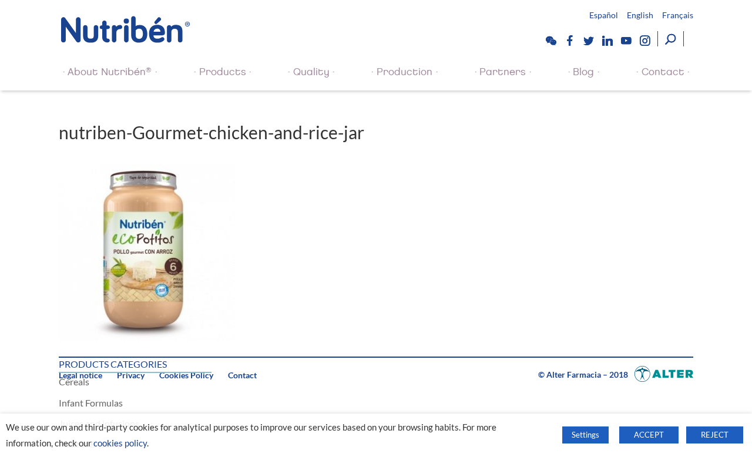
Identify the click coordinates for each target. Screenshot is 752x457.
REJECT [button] (714, 434)
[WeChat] (550, 40)
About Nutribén (110, 71)
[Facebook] (569, 40)
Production (404, 72)
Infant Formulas (91, 402)
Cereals (74, 381)
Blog (583, 72)
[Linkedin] (607, 40)
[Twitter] (588, 40)
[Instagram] (644, 40)
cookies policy (120, 443)
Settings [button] (585, 434)
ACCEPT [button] (649, 434)
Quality (311, 72)
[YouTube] (625, 40)
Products (222, 72)
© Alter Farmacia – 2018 (584, 374)
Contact (663, 72)
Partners (502, 72)
